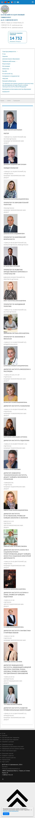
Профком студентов (8, 755)
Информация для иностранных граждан (13, 748)
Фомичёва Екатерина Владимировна (16, 199)
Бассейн (4, 71)
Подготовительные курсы (9, 750)
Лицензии (4, 735)
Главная (2, 100)
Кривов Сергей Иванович (12, 469)
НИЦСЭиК (5, 78)
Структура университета (9, 51)
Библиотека (5, 68)
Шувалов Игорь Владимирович (14, 233)
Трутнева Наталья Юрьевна (13, 704)
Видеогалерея (6, 64)
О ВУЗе (9, 100)
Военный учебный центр (9, 81)
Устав (4, 54)
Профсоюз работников (8, 61)
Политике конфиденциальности (10, 811)
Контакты (4, 766)
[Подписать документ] (3, 779)
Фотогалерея (6, 66)
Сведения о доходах (8, 741)
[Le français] (11, 2)
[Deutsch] (8, 2)
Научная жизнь (6, 759)
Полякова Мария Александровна (15, 589)
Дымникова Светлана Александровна (16, 333)
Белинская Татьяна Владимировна (15, 402)
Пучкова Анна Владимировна (14, 627)
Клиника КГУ (5, 91)
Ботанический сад (7, 73)
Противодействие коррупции (10, 739)
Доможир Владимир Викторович (15, 164)
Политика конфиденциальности (11, 768)
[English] (2, 2)
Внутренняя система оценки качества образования (16, 89)
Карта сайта (5, 761)
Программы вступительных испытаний (12, 746)
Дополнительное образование (11, 59)
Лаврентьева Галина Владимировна (16, 510)
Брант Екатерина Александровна (15, 300)
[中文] (5, 2)
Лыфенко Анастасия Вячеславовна (15, 546)
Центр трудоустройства (9, 757)
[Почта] (15, 2)
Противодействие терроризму (10, 737)
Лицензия (5, 56)
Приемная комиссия (7, 744)
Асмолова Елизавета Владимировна (16, 366)
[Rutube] (6, 777)
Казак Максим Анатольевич (13, 130)
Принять (6, 813)
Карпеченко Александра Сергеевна (15, 437)
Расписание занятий (7, 753)
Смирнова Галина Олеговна (13, 661)
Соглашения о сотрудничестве (10, 76)
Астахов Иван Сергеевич (12, 266)
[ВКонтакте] (3, 777)
